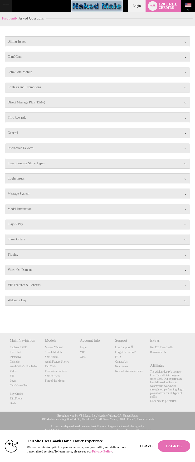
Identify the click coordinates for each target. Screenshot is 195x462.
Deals (13, 403)
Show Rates (51, 357)
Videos (14, 371)
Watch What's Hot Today (24, 366)
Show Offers (52, 376)
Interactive (15, 357)
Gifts (83, 357)
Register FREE (18, 347)
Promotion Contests (56, 371)
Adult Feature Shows (57, 361)
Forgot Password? (125, 352)
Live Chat (15, 352)
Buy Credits (16, 393)
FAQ (118, 357)
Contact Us (121, 361)
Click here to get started (163, 401)
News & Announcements (129, 371)
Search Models (53, 352)
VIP (12, 376)
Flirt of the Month (55, 380)
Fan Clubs (51, 366)
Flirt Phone (16, 398)
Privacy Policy (102, 451)
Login (137, 6)
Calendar (15, 361)
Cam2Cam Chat (19, 385)
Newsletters (121, 366)
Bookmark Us (158, 352)
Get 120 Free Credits (162, 347)
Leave (146, 446)
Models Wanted (54, 347)
